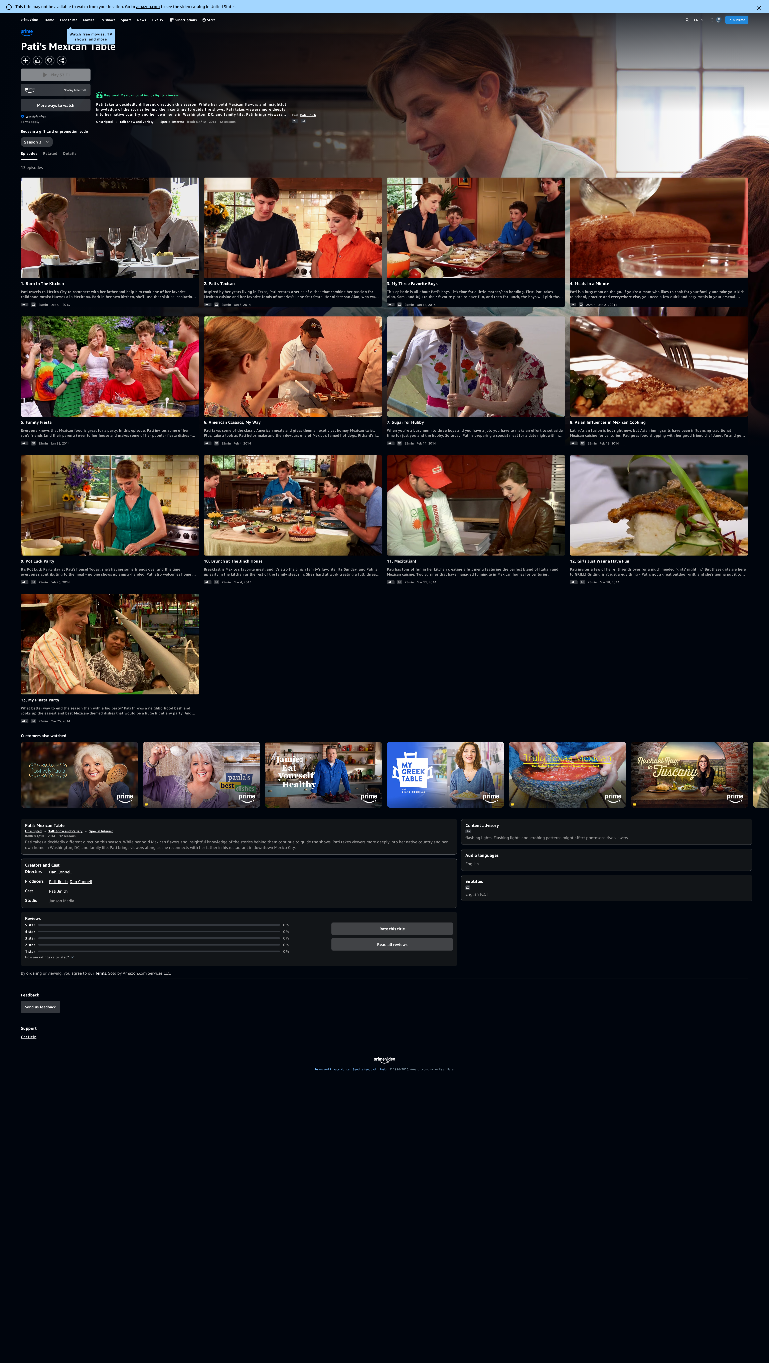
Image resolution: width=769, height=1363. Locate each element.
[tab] (29, 153)
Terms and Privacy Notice (332, 1069)
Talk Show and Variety (137, 122)
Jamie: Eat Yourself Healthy (323, 775)
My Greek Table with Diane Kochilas (445, 775)
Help (383, 1069)
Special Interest (172, 122)
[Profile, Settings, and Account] (719, 20)
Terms (100, 973)
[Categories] (711, 20)
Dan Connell (60, 872)
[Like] (37, 60)
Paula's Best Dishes (201, 775)
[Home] (29, 19)
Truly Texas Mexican (567, 775)
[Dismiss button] (759, 7)
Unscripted (104, 122)
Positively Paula (79, 775)
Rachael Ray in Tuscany (689, 775)
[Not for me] (49, 60)
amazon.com (148, 6)
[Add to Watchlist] (25, 60)
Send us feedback (365, 1069)
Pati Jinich (308, 115)
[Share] (61, 60)
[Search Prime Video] (687, 20)
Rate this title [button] (392, 928)
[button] (56, 75)
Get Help (28, 1037)
